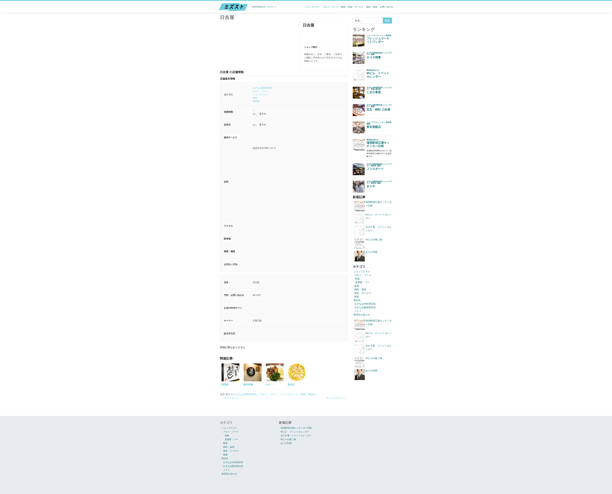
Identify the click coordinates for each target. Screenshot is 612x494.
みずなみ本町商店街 (365, 303)
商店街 (256, 101)
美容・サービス (356, 6)
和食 (255, 97)
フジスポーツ (231, 398)
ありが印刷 (286, 443)
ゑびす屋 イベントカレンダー (296, 435)
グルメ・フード (330, 6)
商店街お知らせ (361, 314)
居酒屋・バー (362, 282)
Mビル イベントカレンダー (294, 431)
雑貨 (343, 6)
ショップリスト (312, 6)
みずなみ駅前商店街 (263, 87)
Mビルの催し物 (288, 439)
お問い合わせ (386, 6)
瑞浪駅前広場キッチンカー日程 (296, 427)
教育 (356, 285)
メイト (357, 310)
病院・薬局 (371, 6)
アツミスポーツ (335, 398)
